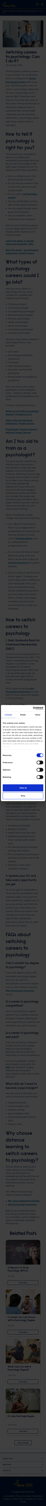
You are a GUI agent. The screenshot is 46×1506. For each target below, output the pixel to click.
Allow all (23, 788)
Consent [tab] (8, 715)
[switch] (40, 762)
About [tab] (37, 715)
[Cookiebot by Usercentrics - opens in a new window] (33, 708)
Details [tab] (23, 715)
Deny (23, 796)
